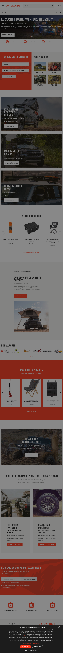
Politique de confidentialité (34, 643)
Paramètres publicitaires (14, 642)
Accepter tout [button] (25, 646)
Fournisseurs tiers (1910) (19, 635)
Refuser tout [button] (37, 646)
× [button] (61, 627)
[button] (31, 650)
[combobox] (59, 627)
